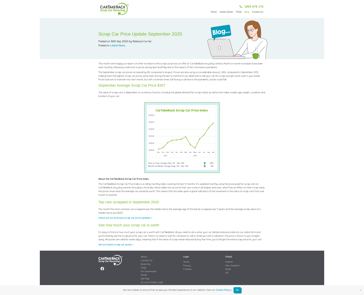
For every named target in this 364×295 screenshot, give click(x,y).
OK (237, 290)
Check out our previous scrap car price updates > (125, 217)
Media (144, 274)
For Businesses (148, 271)
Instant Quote (226, 12)
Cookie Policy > (224, 289)
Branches (146, 264)
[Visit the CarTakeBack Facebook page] (102, 269)
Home (214, 12)
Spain (228, 269)
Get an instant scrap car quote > (115, 244)
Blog (246, 12)
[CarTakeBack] (114, 9)
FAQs (239, 12)
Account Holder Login (152, 282)
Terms (186, 261)
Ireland (228, 261)
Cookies (187, 269)
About (144, 256)
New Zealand (232, 265)
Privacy (187, 265)
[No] (360, 290)
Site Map (145, 278)
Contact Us (257, 12)
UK (226, 272)
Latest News (117, 45)
